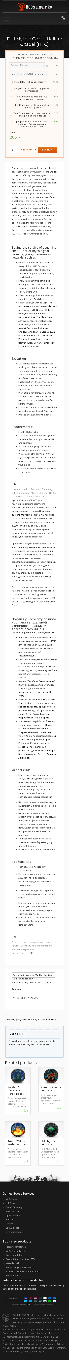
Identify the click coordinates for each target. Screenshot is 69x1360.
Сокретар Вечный (28, 732)
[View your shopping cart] (63, 19)
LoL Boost (11, 1203)
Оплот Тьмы (32, 713)
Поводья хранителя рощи (32, 706)
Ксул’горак (44, 739)
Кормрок (35, 743)
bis (12, 1019)
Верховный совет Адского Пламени (37, 754)
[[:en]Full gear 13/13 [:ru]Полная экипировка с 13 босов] (28, 74)
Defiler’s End (30, 291)
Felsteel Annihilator (35, 298)
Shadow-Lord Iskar (28, 331)
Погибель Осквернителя (41, 681)
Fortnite (10, 1219)
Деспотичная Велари (43, 750)
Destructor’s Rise (27, 317)
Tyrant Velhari (34, 342)
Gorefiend (48, 335)
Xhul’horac (36, 335)
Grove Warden (44, 306)
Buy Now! (47, 149)
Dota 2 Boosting (14, 1207)
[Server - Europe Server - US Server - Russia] (28, 65)
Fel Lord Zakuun (47, 331)
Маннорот (32, 739)
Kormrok (22, 339)
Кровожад (23, 743)
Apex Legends (13, 1215)
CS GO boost (12, 1227)
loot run (46, 1019)
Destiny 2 (10, 1223)
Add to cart (26, 149)
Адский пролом (40, 710)
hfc (39, 1019)
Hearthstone (12, 1211)
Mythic (54, 1019)
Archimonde (33, 346)
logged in (29, 982)
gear (18, 1019)
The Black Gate (44, 317)
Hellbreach (38, 309)
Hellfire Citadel (49, 171)
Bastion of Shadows (35, 313)
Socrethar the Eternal (38, 328)
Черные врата (41, 717)
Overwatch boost (14, 1231)
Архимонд (23, 757)
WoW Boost (12, 1198)
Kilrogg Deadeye (36, 339)
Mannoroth (24, 335)
